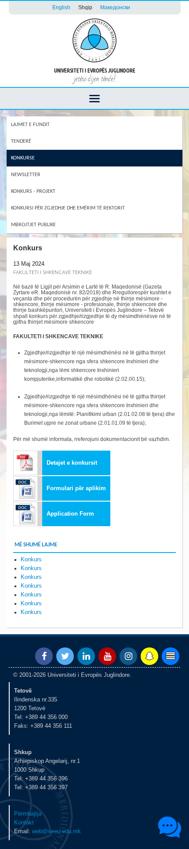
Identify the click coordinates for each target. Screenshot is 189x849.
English (61, 7)
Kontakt (24, 822)
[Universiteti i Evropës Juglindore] (94, 39)
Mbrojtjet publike (33, 225)
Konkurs (31, 559)
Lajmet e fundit (30, 124)
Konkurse (23, 158)
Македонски (115, 7)
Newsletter (25, 174)
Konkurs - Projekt (33, 191)
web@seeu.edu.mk (56, 831)
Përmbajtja (27, 813)
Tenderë (21, 141)
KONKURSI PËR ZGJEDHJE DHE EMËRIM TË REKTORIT (68, 208)
